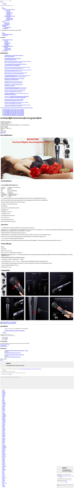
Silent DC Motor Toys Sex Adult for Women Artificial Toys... (14, 73)
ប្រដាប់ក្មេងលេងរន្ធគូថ (9, 19)
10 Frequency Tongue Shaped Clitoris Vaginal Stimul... (13, 105)
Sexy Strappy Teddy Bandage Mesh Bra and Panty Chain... (13, 68)
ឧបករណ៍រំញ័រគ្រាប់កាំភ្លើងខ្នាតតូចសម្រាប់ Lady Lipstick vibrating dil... (15, 76)
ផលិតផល (3, 8)
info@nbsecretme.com (4, 346)
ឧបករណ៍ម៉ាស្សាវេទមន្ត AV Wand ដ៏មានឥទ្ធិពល (9, 322)
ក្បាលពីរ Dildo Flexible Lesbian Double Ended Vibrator (13, 82)
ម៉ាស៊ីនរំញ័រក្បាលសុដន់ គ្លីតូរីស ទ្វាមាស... (10, 94)
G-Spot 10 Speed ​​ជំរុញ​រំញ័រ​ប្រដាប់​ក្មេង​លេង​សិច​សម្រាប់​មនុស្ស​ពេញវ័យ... (15, 97)
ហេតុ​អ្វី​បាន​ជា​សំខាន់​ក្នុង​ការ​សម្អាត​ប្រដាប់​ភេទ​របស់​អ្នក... (12, 352)
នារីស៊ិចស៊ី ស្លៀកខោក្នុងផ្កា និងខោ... (9, 56)
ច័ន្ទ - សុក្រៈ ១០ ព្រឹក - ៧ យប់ (4, 344)
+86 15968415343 (3, 345)
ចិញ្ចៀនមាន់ (8, 17)
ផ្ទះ (2, 7)
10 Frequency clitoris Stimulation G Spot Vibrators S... (13, 103)
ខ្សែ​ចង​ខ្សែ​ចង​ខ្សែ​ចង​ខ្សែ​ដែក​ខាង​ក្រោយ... (10, 59)
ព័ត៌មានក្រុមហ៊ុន (6, 22)
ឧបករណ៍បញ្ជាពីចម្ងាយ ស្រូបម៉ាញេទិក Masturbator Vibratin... (13, 100)
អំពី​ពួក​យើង (4, 26)
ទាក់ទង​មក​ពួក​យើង (5, 28)
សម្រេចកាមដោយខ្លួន (9, 18)
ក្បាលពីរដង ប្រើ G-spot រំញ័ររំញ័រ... (9, 85)
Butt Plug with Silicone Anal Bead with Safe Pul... (14, 330)
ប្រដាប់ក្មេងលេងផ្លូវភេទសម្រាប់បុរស (9, 16)
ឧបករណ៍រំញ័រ (8, 14)
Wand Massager (9, 15)
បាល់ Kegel (8, 10)
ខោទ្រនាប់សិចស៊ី (6, 20)
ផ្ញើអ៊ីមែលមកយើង (3, 132)
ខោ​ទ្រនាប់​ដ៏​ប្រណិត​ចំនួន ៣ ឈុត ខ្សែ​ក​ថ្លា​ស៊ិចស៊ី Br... (12, 65)
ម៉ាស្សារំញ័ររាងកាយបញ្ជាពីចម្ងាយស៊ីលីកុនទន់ (9, 323)
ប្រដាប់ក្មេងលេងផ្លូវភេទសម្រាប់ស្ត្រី (9, 9)
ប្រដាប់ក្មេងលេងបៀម (7, 43)
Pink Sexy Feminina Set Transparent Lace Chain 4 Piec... (13, 62)
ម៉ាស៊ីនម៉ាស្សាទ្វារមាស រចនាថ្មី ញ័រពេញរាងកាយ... (11, 79)
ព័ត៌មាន (3, 21)
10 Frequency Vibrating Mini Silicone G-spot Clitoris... (13, 91)
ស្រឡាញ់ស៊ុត (8, 11)
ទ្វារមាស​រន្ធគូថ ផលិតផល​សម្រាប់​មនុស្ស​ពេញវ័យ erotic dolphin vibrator (15, 88)
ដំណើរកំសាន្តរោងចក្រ (7, 27)
